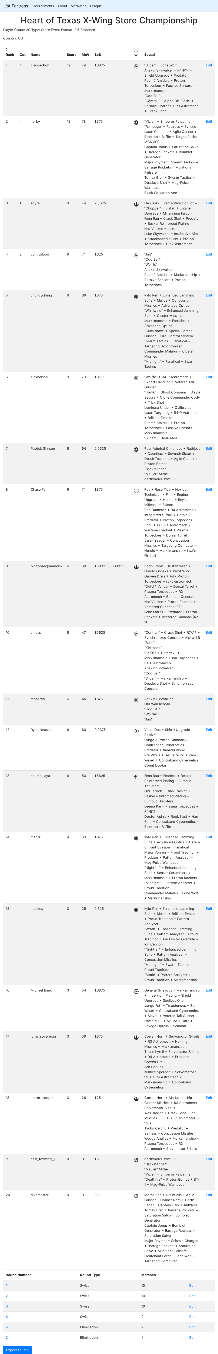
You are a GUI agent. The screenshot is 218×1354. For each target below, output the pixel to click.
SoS (98, 54)
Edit (209, 65)
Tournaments (43, 6)
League (96, 6)
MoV (85, 54)
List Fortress (15, 5)
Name (35, 54)
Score (72, 54)
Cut (23, 54)
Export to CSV (18, 1350)
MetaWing (79, 6)
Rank (10, 54)
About (62, 6)
